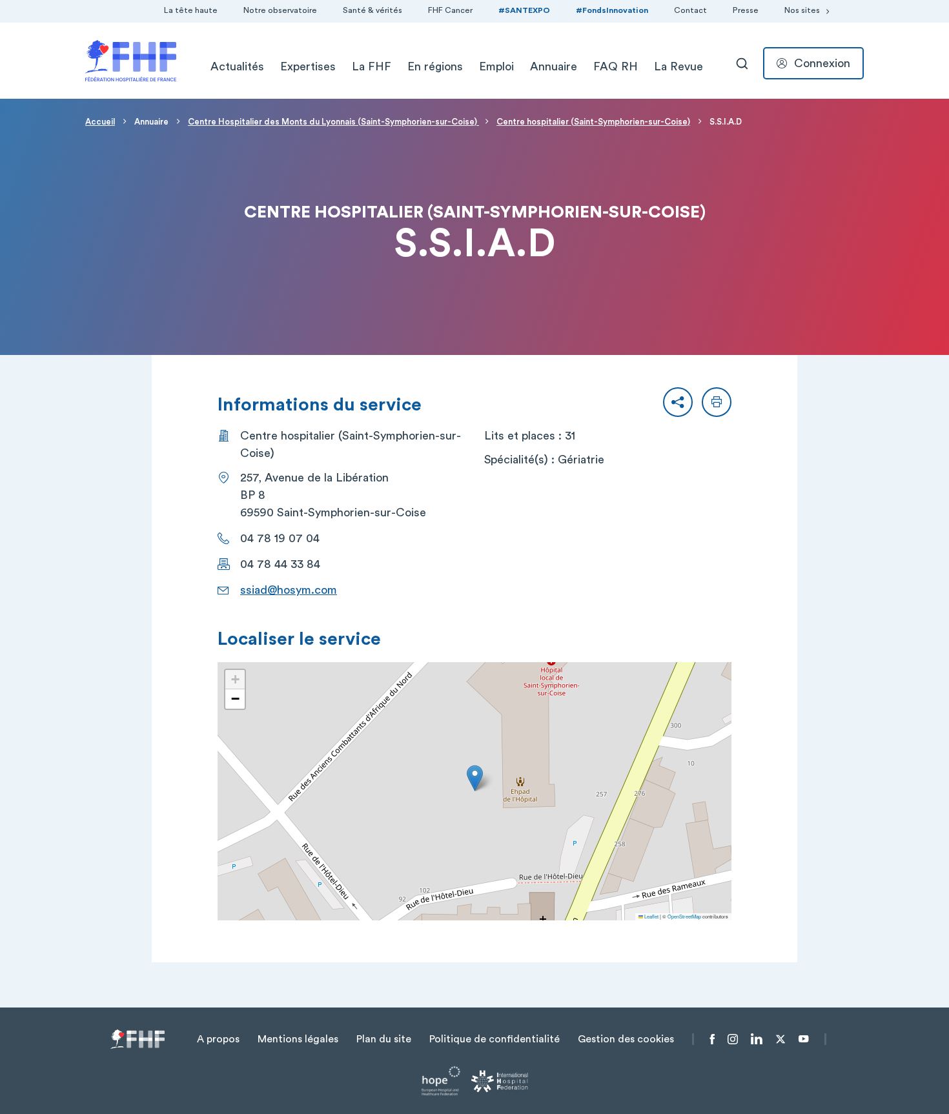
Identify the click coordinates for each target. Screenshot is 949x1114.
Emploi (496, 66)
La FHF (371, 66)
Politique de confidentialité (494, 1039)
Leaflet (650, 916)
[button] (678, 402)
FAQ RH (615, 66)
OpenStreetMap (684, 916)
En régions (435, 66)
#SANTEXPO (524, 10)
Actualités (237, 66)
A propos (218, 1039)
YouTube (803, 1039)
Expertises (308, 66)
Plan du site (383, 1039)
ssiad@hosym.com (288, 590)
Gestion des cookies (626, 1039)
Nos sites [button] (802, 10)
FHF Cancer (450, 10)
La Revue (678, 66)
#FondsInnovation (612, 10)
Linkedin (757, 1039)
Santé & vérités (372, 10)
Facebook (712, 1039)
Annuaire (553, 66)
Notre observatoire (280, 10)
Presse (746, 10)
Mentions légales (298, 1039)
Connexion (822, 63)
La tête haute (191, 10)
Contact (690, 10)
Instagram (732, 1039)
